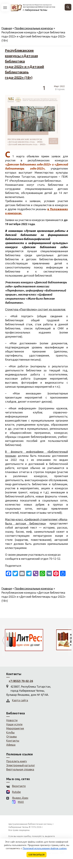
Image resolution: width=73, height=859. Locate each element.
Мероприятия (15, 728)
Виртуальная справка (20, 769)
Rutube (16, 791)
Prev (3, 640)
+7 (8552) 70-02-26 (21, 681)
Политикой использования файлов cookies (45, 848)
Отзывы (11, 736)
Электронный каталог (20, 765)
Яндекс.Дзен (20, 797)
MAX (21, 801)
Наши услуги (14, 724)
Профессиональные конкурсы (34, 28)
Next (69, 640)
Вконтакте (19, 786)
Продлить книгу (16, 761)
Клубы (10, 732)
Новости (11, 720)
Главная (7, 28)
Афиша (10, 744)
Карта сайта (20, 700)
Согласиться (36, 855)
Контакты (12, 740)
